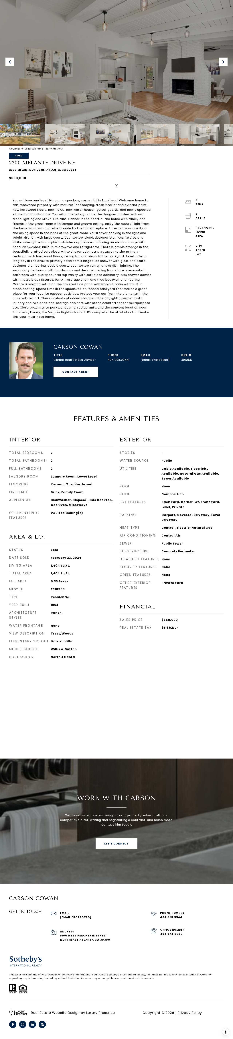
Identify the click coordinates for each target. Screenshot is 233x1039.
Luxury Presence (100, 1012)
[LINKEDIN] (32, 1024)
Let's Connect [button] (116, 843)
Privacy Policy (189, 1012)
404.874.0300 (171, 934)
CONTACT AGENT (75, 372)
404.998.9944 (118, 360)
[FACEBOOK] (12, 1024)
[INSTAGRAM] (22, 1024)
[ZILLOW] (42, 1024)
